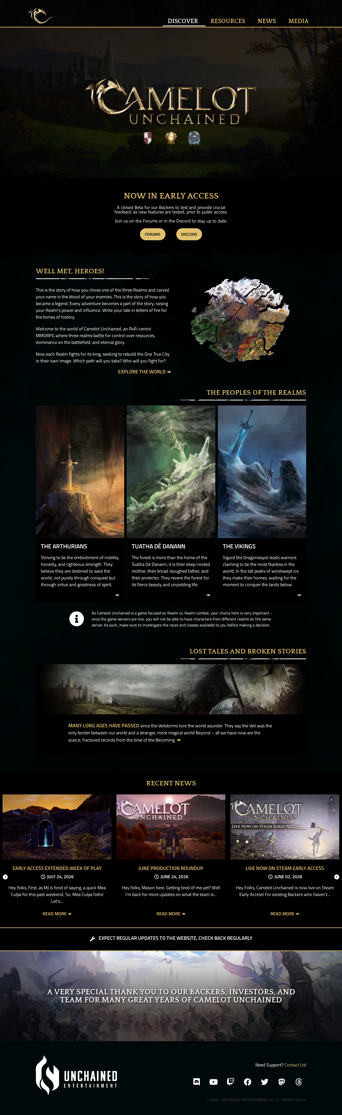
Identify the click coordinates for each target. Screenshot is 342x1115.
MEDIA (298, 21)
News (267, 21)
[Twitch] (230, 1081)
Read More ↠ (57, 913)
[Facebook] (247, 1081)
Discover (183, 21)
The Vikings (239, 546)
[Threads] (298, 1081)
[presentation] (5, 876)
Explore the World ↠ (144, 371)
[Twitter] (264, 1081)
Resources (228, 21)
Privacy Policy (293, 1099)
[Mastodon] (281, 1081)
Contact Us (294, 1064)
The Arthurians (64, 546)
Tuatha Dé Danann (158, 546)
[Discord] (196, 1081)
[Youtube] (213, 1081)
